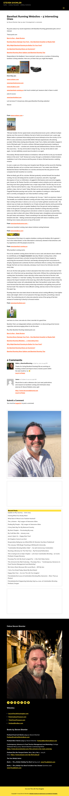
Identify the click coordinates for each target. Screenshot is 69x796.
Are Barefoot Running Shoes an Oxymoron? (21, 49)
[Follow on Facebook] (8, 702)
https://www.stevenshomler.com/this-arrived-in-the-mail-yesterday (29, 749)
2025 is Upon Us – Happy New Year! (19, 536)
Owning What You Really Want (18, 515)
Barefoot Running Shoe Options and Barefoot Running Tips (26, 52)
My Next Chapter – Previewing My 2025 (20, 530)
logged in (18, 403)
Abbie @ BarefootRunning (23, 363)
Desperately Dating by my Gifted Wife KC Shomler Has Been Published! (31, 542)
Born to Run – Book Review (16, 38)
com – (26, 223)
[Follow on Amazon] (28, 702)
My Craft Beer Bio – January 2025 (18, 533)
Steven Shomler (13, 22)
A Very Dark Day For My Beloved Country (21, 527)
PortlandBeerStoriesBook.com (47, 741)
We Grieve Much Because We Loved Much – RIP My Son (26, 567)
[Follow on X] (21, 702)
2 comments (38, 22)
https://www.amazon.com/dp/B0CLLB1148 (25, 755)
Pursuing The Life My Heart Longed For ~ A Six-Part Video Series (28, 559)
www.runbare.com (16, 115)
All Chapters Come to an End (17, 539)
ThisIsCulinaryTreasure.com (17, 717)
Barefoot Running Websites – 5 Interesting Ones (23, 341)
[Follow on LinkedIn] (18, 702)
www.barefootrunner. (17, 223)
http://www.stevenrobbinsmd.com (26, 390)
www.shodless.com (17, 231)
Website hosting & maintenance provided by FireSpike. (43, 793)
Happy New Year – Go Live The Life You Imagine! (23, 573)
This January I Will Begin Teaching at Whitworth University (27, 545)
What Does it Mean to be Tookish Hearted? (21, 518)
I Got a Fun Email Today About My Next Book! (22, 570)
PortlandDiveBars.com (16, 723)
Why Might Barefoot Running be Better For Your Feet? (24, 45)
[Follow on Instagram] (15, 702)
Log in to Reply (20, 373)
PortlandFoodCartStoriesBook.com (18, 737)
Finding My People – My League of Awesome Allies (24, 524)
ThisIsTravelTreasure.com (17, 720)
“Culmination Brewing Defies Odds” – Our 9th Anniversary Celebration (30, 548)
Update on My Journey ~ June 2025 (19, 512)
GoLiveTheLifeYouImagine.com (18, 713)
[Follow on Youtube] (25, 702)
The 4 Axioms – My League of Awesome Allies (23, 521)
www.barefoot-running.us (15, 90)
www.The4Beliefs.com (48, 762)
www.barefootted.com (14, 97)
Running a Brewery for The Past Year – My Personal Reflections (28, 551)
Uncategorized (30, 22)
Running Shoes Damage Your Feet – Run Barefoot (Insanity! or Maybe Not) (31, 42)
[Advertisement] (34, 493)
